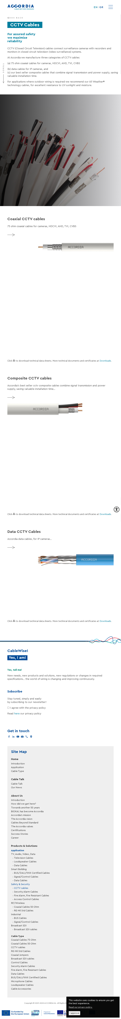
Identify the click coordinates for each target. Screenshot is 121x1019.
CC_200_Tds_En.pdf (32, 474)
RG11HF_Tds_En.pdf (30, 305)
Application (17, 767)
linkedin (13, 736)
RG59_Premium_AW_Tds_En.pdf (30, 349)
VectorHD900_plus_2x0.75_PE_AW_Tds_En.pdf (32, 465)
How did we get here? (23, 804)
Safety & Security (20, 884)
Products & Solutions (24, 846)
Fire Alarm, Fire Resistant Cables (31, 895)
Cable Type (17, 771)
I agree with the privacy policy (28, 708)
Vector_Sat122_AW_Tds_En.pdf (30, 278)
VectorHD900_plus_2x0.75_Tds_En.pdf (32, 456)
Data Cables (20, 865)
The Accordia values (22, 826)
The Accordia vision (21, 819)
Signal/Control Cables (26, 877)
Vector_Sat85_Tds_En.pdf (30, 321)
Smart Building (19, 869)
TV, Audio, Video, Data (23, 854)
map (31, 736)
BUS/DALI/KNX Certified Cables (32, 873)
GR (101, 7)
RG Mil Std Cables (23, 910)
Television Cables (23, 858)
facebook (9, 736)
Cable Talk (17, 779)
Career (15, 838)
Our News (16, 787)
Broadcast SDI (18, 925)
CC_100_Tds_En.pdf (32, 438)
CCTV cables (21, 888)
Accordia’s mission (21, 815)
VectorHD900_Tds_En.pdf (30, 331)
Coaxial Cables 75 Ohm (23, 940)
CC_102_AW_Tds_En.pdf (32, 447)
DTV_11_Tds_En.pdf (32, 491)
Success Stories (19, 834)
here (17, 713)
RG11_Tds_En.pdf (30, 297)
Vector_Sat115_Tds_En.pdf (30, 288)
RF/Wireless (18, 903)
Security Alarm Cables (26, 892)
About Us (17, 795)
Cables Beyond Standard (24, 822)
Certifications (18, 830)
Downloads (105, 361)
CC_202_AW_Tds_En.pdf (32, 483)
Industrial (16, 914)
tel (26, 736)
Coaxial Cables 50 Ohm (26, 907)
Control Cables (19, 962)
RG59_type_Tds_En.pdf (30, 340)
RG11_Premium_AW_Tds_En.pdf (30, 312)
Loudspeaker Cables (25, 861)
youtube (18, 736)
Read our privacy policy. (80, 1007)
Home (14, 759)
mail (22, 736)
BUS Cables (20, 918)
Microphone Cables (21, 981)
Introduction (18, 763)
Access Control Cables (26, 899)
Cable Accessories (21, 989)
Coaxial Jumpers (19, 955)
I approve (74, 1013)
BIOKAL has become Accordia (27, 811)
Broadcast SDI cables (25, 929)
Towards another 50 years (25, 807)
